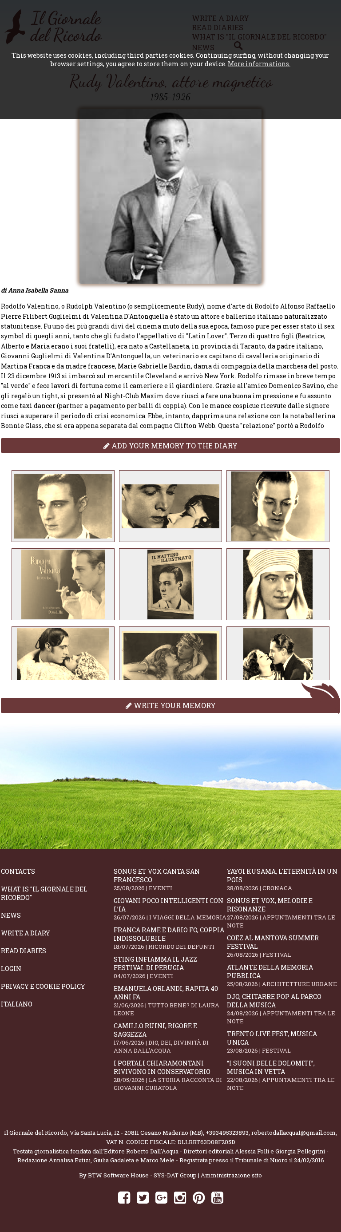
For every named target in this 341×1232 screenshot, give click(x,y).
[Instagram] (180, 1197)
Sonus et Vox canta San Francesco (157, 879)
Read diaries (23, 951)
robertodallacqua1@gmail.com (293, 1133)
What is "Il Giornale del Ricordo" (44, 893)
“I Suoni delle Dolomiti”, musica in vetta (281, 1075)
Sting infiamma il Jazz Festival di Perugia (155, 967)
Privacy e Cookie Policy (43, 986)
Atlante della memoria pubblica (282, 975)
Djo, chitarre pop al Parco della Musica (281, 1008)
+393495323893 (227, 1133)
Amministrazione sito (231, 1175)
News (11, 915)
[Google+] (161, 1197)
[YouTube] (217, 1197)
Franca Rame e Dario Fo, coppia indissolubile (169, 938)
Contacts (18, 871)
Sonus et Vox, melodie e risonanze (281, 912)
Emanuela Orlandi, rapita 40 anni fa (166, 1000)
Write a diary (25, 933)
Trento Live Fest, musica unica (272, 1042)
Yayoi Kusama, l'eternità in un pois (282, 879)
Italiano (16, 1004)
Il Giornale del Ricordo (35, 1133)
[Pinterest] (199, 1197)
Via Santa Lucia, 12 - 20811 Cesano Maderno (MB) (136, 1133)
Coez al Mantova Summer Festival (273, 946)
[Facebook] (124, 1197)
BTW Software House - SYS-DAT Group (142, 1175)
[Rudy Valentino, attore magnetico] (63, 506)
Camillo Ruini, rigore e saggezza (161, 1038)
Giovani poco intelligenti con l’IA (170, 908)
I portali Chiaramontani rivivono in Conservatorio (168, 1075)
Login (11, 968)
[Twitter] (143, 1197)
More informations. (259, 63)
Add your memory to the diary (174, 445)
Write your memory (174, 705)
